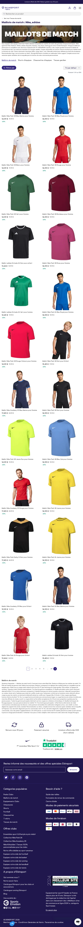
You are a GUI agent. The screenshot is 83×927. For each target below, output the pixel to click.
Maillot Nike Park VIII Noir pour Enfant (55, 361)
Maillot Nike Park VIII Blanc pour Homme (16, 165)
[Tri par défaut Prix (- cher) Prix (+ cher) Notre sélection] (72, 68)
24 (51, 669)
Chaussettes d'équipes (42, 60)
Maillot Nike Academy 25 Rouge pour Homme (18, 508)
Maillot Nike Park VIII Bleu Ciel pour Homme (57, 459)
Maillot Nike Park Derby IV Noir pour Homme (17, 557)
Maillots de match (9, 60)
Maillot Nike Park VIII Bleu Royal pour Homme (58, 116)
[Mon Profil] (69, 8)
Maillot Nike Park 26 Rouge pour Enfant (16, 655)
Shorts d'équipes (25, 60)
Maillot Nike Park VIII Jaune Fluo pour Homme (17, 459)
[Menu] (80, 8)
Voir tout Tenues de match (12, 18)
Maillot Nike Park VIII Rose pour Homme (56, 263)
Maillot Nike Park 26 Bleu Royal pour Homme (57, 312)
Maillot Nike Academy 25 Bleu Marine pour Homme (19, 410)
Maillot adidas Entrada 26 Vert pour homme (17, 312)
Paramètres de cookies (54, 922)
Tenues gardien (59, 60)
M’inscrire (73, 770)
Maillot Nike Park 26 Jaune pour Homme (56, 557)
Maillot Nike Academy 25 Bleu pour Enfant (16, 606)
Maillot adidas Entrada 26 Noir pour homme (57, 655)
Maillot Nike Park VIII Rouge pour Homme (56, 165)
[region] (41, 60)
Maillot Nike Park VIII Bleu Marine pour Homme (18, 116)
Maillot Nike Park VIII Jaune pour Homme (56, 508)
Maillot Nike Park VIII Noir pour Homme (55, 410)
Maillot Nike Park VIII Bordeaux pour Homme (57, 214)
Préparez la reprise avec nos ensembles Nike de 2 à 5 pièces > (41, 2)
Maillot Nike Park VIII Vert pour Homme (15, 214)
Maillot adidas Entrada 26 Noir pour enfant (17, 263)
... (47, 669)
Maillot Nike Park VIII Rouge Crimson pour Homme (19, 361)
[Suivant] (55, 668)
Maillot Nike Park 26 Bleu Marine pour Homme (58, 606)
